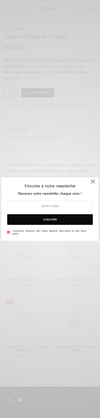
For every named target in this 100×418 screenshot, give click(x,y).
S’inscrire (50, 219)
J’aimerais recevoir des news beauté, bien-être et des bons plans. (49, 232)
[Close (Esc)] (92, 183)
